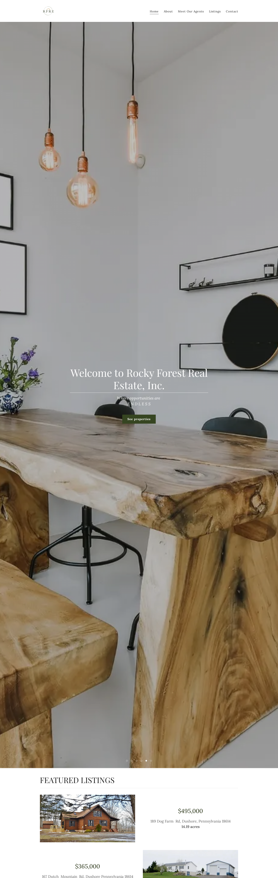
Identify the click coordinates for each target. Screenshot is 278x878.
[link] (48, 11)
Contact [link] (232, 11)
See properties (139, 419)
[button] (127, 761)
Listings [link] (215, 11)
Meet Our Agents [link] (191, 11)
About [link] (168, 11)
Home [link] (154, 11)
